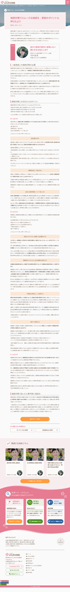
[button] (4, 583)
